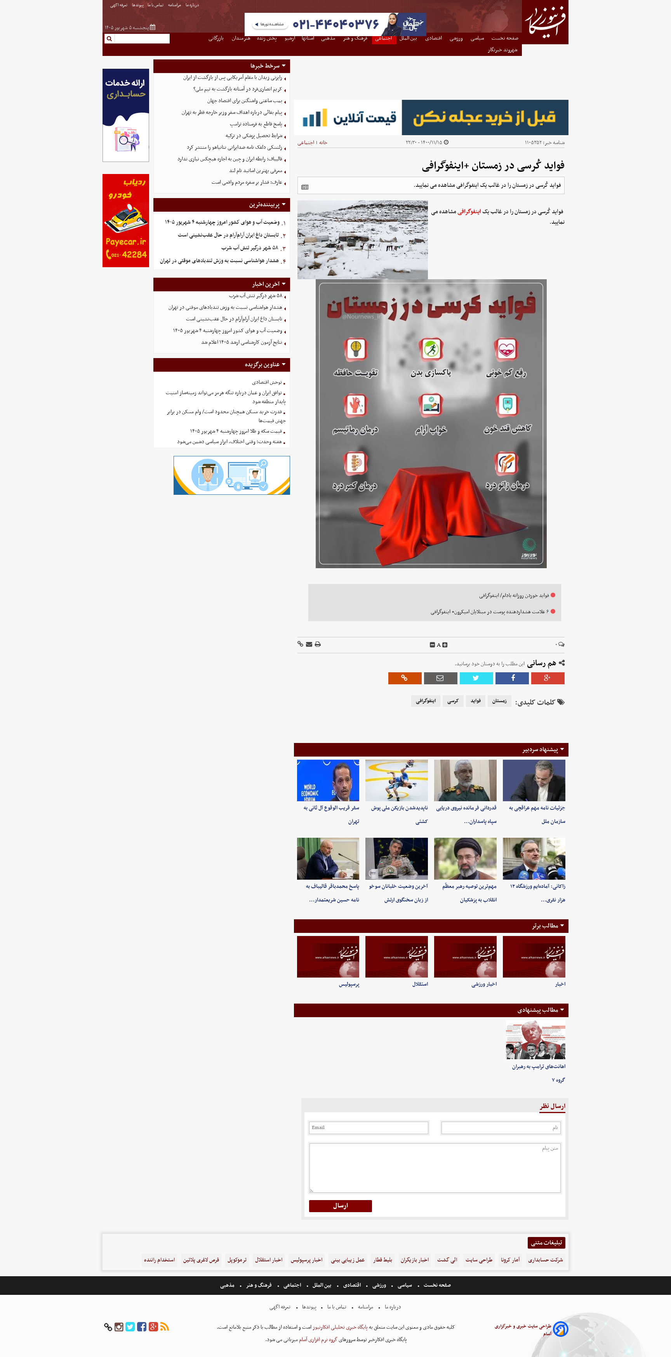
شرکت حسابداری (545, 1260)
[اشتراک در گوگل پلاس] (548, 678)
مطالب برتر (545, 926)
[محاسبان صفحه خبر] (126, 161)
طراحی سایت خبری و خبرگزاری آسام (523, 1330)
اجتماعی (305, 142)
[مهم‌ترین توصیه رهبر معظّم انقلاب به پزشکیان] (465, 858)
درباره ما (193, 5)
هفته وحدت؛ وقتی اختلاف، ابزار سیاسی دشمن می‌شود (229, 441)
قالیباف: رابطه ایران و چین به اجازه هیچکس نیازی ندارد (229, 159)
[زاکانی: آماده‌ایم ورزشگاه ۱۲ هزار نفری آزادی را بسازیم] (534, 858)
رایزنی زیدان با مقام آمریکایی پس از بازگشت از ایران (232, 77)
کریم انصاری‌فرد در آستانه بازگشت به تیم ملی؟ (237, 89)
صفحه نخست (436, 1285)
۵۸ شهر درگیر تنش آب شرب (249, 248)
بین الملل (321, 1285)
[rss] (164, 1327)
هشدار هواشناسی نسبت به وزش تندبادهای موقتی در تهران (219, 261)
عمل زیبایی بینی (348, 1260)
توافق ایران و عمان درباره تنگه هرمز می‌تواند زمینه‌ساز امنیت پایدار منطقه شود (226, 397)
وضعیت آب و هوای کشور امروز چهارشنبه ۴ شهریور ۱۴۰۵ (222, 222)
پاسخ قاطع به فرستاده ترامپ (256, 124)
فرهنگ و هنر (259, 1285)
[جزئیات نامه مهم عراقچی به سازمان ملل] (534, 780)
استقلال (420, 984)
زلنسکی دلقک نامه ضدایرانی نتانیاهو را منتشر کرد (234, 147)
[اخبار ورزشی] (465, 957)
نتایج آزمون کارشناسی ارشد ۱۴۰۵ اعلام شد (241, 342)
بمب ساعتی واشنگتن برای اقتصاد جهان (244, 100)
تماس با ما (156, 5)
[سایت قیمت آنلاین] (431, 117)
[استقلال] (396, 957)
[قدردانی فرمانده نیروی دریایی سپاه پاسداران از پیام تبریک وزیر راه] (465, 780)
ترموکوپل (237, 1260)
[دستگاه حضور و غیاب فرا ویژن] (232, 494)
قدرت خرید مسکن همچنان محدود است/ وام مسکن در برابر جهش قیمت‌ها (226, 416)
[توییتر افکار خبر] (130, 1327)
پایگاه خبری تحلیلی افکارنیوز (339, 1327)
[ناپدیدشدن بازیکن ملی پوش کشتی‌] (396, 780)
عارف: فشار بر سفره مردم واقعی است (247, 182)
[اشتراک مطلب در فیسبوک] (512, 678)
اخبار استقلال (268, 1260)
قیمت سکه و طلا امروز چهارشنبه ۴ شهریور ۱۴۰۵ (236, 431)
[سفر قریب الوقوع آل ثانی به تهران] (328, 780)
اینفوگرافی (469, 212)
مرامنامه (175, 5)
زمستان (499, 701)
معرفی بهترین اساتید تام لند (255, 170)
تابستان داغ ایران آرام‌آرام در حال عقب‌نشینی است (228, 235)
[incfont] (445, 645)
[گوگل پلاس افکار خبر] (153, 1327)
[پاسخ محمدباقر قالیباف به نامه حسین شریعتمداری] (328, 858)
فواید (476, 701)
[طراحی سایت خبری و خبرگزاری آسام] (560, 1330)
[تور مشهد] (335, 35)
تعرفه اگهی (119, 5)
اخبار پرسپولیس (306, 1260)
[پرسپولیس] (328, 957)
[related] (304, 187)
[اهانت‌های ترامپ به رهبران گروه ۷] (535, 1040)
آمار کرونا (510, 1260)
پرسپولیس (349, 984)
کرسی (453, 701)
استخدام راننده (159, 1260)
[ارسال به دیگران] (308, 644)
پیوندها (138, 5)
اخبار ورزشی (484, 984)
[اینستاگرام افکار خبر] (119, 1327)
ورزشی (379, 1285)
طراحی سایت (479, 1260)
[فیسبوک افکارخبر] (141, 1327)
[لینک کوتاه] (300, 644)
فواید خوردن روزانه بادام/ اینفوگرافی (514, 595)
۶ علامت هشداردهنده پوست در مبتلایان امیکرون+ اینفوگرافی (490, 611)
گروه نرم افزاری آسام (317, 1339)
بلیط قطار (382, 1260)
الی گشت (447, 1260)
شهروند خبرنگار (503, 49)
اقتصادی (352, 1285)
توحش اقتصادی (267, 382)
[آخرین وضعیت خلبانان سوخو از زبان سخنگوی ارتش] (396, 858)
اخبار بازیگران (415, 1260)
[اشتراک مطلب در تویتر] (476, 678)
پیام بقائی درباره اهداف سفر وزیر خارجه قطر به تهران (232, 112)
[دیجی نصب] (126, 266)
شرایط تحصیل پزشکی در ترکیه (254, 135)
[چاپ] (317, 644)
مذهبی (228, 1285)
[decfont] (432, 645)
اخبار (560, 984)
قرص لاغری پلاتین (201, 1260)
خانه (323, 142)
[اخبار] (534, 957)
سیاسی (404, 1285)
